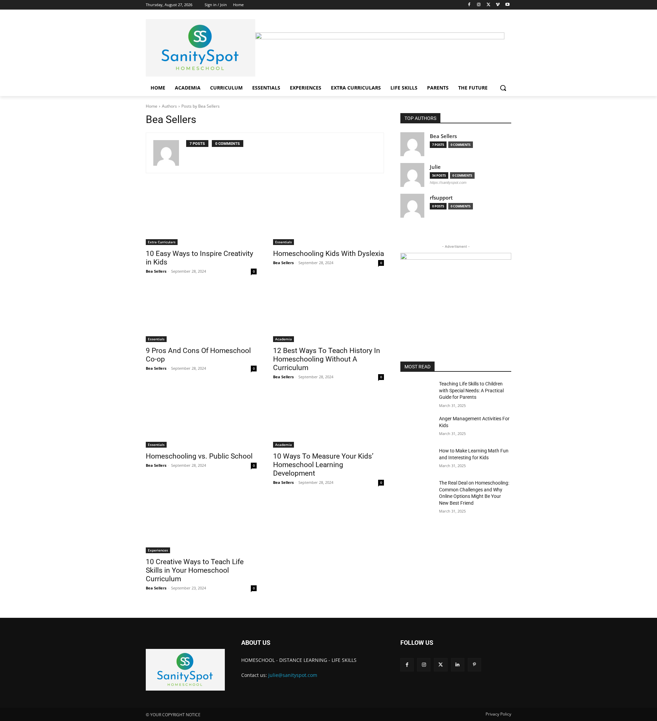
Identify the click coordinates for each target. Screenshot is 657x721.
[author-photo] (169, 153)
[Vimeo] (498, 5)
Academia (283, 339)
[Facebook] (469, 5)
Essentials (283, 242)
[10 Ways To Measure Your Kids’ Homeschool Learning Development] (328, 420)
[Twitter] (440, 664)
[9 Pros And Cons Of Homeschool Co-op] (201, 314)
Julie (435, 167)
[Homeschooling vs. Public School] (201, 420)
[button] (503, 88)
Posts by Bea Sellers (200, 106)
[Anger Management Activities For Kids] (417, 427)
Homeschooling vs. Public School (199, 456)
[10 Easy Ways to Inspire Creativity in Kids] (201, 217)
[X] (488, 5)
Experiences (158, 550)
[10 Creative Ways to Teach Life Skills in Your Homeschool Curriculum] (201, 525)
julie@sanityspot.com (292, 675)
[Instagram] (479, 5)
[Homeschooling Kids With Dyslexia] (328, 217)
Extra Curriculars (162, 242)
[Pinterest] (474, 664)
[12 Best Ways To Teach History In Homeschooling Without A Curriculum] (328, 314)
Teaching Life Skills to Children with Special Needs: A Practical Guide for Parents (471, 390)
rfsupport (441, 197)
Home (151, 106)
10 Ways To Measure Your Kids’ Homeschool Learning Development (323, 464)
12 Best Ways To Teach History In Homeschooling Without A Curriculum (326, 359)
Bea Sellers (156, 271)
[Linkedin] (457, 664)
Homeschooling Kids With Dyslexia (328, 253)
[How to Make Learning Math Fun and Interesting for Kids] (417, 459)
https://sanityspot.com (448, 182)
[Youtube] (507, 5)
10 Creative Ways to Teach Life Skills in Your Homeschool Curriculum (195, 570)
